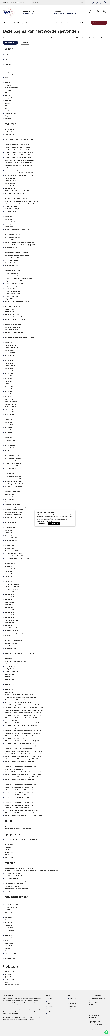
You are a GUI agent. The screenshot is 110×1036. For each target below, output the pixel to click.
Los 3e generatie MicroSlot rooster (14, 193)
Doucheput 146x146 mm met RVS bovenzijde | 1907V (20, 242)
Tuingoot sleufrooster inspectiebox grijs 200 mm (18, 278)
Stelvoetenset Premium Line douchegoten (17, 255)
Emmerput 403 (9, 689)
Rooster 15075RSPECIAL (12, 347)
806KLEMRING (9, 227)
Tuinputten (8, 909)
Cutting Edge (8, 847)
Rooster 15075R (9, 350)
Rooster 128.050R (10, 445)
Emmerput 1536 (9, 684)
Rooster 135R (8, 442)
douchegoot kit (9, 974)
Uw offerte (8, 111)
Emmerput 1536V (10, 681)
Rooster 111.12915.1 (10, 448)
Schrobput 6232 (9, 604)
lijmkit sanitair (9, 977)
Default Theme (9, 857)
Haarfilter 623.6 (9, 137)
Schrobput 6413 (9, 592)
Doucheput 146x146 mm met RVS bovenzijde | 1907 (19, 761)
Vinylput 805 (8, 573)
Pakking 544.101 (9, 669)
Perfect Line (8, 645)
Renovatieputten (9, 940)
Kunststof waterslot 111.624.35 (14, 556)
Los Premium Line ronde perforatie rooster (17, 301)
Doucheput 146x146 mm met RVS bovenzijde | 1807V (20, 245)
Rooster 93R (8, 532)
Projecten (7, 103)
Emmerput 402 (9, 692)
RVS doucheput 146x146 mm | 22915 (15, 738)
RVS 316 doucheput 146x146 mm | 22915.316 (17, 191)
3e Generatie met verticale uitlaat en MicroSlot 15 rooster (21, 201)
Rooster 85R (8, 535)
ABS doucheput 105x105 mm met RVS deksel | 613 (19, 802)
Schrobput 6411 (9, 597)
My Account (8, 90)
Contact (80, 23)
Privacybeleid (8, 98)
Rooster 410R (8, 432)
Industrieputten (9, 938)
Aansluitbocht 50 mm (11, 720)
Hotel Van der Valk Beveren (12, 886)
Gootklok (7, 453)
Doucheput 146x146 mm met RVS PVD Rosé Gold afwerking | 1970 (23, 751)
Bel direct (25, 42)
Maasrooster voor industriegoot (14, 509)
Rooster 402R (8, 435)
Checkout (7, 69)
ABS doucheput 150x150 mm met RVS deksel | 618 (19, 789)
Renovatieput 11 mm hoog (12, 586)
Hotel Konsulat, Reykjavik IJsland (14, 883)
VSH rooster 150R (10, 440)
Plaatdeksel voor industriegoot (13, 512)
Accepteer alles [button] (54, 523)
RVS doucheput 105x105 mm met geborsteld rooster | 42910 (22, 725)
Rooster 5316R (9, 360)
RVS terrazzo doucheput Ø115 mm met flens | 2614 (19, 139)
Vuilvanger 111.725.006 (11, 260)
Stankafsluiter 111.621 (11, 414)
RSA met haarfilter (10, 129)
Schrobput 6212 (9, 615)
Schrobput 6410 (9, 599)
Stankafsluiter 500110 (11, 499)
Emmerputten (9, 935)
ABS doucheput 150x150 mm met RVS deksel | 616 (19, 795)
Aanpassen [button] (42, 523)
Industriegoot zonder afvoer (13, 514)
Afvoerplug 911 (9, 409)
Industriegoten (9, 922)
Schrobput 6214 (9, 610)
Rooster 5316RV (9, 358)
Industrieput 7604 (10, 568)
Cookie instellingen (10, 74)
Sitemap (7, 108)
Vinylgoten (8, 920)
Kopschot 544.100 (10, 666)
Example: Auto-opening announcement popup (18, 828)
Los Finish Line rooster (11, 334)
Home (6, 80)
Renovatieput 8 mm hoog (12, 584)
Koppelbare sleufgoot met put (13, 463)
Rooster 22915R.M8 (10, 345)
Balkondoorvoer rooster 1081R (13, 476)
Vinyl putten (8, 945)
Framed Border (9, 844)
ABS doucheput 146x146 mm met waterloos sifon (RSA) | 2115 (22, 746)
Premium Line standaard (11, 643)
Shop (6, 105)
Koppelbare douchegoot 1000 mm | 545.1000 (17, 147)
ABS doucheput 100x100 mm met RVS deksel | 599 (19, 807)
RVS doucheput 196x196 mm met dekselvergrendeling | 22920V (23, 730)
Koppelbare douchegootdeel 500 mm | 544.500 (18, 155)
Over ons (70, 23)
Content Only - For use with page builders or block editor (21, 839)
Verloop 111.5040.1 (10, 263)
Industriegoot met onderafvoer (13, 517)
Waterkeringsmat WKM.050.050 (14, 486)
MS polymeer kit (9, 979)
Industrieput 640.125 (11, 538)
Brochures (13, 2)
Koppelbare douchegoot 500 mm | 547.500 (17, 144)
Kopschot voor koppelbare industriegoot (16, 507)
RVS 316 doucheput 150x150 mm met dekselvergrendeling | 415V (23, 810)
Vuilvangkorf (8, 224)
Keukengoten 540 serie (11, 589)
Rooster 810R (8, 381)
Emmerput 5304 (9, 679)
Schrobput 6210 (9, 658)
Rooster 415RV (9, 424)
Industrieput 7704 (10, 563)
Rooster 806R (8, 383)
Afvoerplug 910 (9, 412)
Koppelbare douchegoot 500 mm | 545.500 (17, 149)
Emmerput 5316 (9, 494)
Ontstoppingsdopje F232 (12, 232)
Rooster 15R (8, 216)
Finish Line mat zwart (11, 648)
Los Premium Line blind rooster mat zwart (16, 322)
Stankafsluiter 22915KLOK (12, 237)
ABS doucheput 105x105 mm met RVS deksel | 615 (19, 797)
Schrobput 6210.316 (10, 188)
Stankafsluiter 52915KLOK (12, 234)
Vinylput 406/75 (9, 576)
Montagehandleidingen (11, 87)
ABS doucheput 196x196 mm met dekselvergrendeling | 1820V (22, 777)
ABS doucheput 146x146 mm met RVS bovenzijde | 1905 (20, 766)
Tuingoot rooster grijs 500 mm (13, 286)
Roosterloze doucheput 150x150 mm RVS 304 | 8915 (19, 173)
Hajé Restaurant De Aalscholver (14, 873)
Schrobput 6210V (10, 625)
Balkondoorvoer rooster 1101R (13, 468)
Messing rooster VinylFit (12, 206)
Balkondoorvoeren (10, 930)
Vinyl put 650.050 (10, 489)
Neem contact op (10, 42)
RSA (6, 826)
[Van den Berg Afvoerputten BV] (9, 12)
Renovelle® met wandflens (12, 491)
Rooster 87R (8, 396)
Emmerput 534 (9, 687)
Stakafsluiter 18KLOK (11, 247)
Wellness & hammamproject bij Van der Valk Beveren (19, 868)
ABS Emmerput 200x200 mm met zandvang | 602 (18, 162)
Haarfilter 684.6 (9, 131)
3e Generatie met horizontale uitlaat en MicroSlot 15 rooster (22, 203)
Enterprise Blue (9, 852)
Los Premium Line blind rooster (13, 324)
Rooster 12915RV (10, 352)
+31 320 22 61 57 (28, 13)
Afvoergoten (21, 23)
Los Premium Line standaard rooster (15, 319)
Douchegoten (9, 917)
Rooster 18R (8, 419)
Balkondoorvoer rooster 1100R (13, 471)
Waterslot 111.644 (10, 548)
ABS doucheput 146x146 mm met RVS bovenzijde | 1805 (20, 784)
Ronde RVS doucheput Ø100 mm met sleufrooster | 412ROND (22, 705)
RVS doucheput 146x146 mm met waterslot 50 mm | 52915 (21, 717)
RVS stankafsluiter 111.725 (12, 270)
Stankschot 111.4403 (11, 543)
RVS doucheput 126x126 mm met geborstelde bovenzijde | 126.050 (24, 710)
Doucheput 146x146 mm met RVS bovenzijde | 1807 (19, 779)
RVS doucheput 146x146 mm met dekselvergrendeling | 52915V (23, 715)
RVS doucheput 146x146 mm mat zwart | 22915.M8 (19, 735)
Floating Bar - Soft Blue (11, 842)
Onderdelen (59, 23)
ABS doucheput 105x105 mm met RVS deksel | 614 (19, 800)
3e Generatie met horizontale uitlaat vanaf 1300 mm (19, 653)
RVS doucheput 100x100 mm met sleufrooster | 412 (19, 813)
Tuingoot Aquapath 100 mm (12, 904)
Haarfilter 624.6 (9, 167)
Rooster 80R (8, 342)
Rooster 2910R (9, 370)
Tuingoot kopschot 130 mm (12, 275)
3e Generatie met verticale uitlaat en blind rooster (19, 663)
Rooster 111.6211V (10, 180)
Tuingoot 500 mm (10, 288)
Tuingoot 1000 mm (10, 299)
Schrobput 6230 (9, 607)
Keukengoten (8, 925)
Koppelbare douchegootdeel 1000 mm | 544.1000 (19, 152)
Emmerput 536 (9, 496)
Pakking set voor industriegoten (14, 504)
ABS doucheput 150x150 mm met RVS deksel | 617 (19, 792)
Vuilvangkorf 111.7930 (11, 170)
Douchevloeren (35, 23)
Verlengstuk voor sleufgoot (12, 460)
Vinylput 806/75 (9, 571)
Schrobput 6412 (9, 594)
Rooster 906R (8, 376)
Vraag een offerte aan (11, 116)
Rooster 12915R (9, 355)
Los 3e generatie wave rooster (13, 306)
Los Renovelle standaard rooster (14, 317)
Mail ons (93, 1017)
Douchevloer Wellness (11, 404)
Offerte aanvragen (99, 22)
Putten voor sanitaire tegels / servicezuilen (17, 888)
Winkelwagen (8, 118)
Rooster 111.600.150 (10, 522)
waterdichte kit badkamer (12, 984)
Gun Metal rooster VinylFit (12, 209)
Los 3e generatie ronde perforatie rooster (17, 304)
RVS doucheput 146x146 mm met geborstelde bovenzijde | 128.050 (24, 707)
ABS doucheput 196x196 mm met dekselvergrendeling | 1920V (22, 759)
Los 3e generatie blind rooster (13, 340)
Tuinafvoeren (46, 23)
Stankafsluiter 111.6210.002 (13, 458)
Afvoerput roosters (10, 953)
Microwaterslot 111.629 (11, 550)
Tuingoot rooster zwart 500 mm (14, 283)
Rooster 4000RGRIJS (10, 365)
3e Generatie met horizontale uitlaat (15, 661)
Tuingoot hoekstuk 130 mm (12, 273)
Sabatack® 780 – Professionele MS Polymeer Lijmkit (19, 160)
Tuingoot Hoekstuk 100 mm (12, 291)
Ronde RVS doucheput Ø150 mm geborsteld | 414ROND (20, 702)
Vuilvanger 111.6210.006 (12, 257)
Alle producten (73, 1008)
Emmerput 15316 (9, 676)
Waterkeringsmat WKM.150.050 (14, 484)
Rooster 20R (8, 219)
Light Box (7, 855)
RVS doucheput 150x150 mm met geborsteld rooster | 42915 (22, 723)
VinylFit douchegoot (10, 214)
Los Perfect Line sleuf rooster (13, 327)
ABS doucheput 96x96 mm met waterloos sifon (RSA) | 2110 (21, 748)
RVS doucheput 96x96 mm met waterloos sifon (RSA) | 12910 (22, 743)
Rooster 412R (8, 430)
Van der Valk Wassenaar (11, 878)
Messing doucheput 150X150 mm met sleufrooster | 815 (20, 697)
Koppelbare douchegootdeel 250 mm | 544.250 (18, 157)
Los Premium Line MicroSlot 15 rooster (15, 196)
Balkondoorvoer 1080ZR (11, 473)
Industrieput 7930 (10, 221)
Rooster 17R (8, 422)
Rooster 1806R (9, 373)
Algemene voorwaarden (11, 56)
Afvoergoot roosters (11, 956)
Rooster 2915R (9, 368)
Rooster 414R (8, 427)
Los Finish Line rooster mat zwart (14, 332)
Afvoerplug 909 (9, 399)
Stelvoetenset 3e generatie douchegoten (16, 252)
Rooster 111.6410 (10, 183)
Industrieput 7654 (10, 566)
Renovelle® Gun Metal (11, 630)
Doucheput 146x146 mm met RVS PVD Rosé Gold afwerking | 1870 (23, 815)
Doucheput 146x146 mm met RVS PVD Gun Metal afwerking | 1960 (23, 753)
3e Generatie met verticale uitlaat (14, 769)
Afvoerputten (8, 23)
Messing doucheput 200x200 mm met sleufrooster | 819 (20, 694)
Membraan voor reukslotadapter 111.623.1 (17, 558)
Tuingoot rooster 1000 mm (12, 296)
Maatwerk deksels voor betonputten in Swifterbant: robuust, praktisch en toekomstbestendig (31, 870)
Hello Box (7, 849)
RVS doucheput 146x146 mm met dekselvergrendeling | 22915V (23, 733)
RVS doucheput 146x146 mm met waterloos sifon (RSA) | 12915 (22, 741)
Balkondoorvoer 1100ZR (11, 466)
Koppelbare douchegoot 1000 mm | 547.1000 (17, 142)
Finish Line (8, 651)
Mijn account (8, 85)
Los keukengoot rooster (11, 329)
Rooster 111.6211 (10, 185)
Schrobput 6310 (9, 602)
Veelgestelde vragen (11, 113)
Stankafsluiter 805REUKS (12, 455)
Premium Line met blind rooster (13, 640)
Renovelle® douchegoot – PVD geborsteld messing (19, 633)
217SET (7, 417)
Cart (6, 67)
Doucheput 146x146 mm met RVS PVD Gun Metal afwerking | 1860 (23, 771)
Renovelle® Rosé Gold (11, 628)
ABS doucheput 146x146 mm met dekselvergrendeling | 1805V (22, 782)
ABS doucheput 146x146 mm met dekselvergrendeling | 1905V (22, 764)
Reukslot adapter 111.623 (12, 620)
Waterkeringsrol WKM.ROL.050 (13, 481)
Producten (5, 2)
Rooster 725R (8, 391)
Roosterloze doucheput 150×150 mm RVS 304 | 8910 (19, 175)
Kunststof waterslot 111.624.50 (14, 553)
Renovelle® (8, 635)
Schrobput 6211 (9, 622)
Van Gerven (8, 891)
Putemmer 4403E (9, 309)
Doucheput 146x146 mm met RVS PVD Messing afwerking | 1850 (23, 774)
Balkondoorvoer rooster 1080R (13, 478)
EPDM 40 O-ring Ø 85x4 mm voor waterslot (17, 229)
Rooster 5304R (9, 363)
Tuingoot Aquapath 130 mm (12, 907)
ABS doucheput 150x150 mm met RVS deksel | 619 (19, 787)
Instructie (7, 82)
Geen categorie (9, 912)
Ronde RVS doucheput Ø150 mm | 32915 (16, 728)
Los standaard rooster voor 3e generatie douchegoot (20, 337)
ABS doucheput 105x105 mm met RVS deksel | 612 (19, 805)
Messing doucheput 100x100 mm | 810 (15, 699)
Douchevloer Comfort (11, 401)
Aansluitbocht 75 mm (11, 250)
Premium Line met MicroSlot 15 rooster (16, 198)
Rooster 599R (8, 394)
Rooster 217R (8, 437)
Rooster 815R (8, 378)
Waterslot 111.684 (10, 545)
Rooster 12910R (9, 239)
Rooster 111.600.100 (10, 525)
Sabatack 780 (8, 982)
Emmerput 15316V (10, 674)
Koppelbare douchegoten (12, 671)
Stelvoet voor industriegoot (13, 502)
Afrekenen (8, 54)
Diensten (7, 77)
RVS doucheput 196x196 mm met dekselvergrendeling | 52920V (23, 712)
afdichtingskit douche (11, 971)
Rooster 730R (8, 388)
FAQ (49, 1014)
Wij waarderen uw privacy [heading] (45, 512)
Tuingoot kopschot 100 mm (12, 293)
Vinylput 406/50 (9, 579)
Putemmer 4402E (9, 311)
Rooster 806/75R (9, 386)
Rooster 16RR (8, 450)
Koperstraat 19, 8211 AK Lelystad (65, 13)
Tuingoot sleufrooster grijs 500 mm (15, 281)
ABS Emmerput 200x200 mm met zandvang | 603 (18, 165)
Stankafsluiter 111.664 (11, 265)
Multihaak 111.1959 (10, 406)
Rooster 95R (8, 530)
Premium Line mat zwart (11, 638)
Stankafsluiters (9, 961)
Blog (6, 59)
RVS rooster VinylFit (10, 211)
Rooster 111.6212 (10, 178)
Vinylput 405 (8, 581)
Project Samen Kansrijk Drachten (14, 876)
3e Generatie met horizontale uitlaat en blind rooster (20, 656)
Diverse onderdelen (10, 958)
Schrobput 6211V (10, 617)
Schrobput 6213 (9, 612)
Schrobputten (9, 943)
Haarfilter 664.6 (9, 134)
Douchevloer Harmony (11, 520)
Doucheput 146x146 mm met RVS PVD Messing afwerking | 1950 (23, 756)
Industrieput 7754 (10, 561)
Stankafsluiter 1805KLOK (12, 268)
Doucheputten (9, 933)
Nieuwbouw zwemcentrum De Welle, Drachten (18, 881)
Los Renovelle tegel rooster (12, 314)
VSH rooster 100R (10, 527)
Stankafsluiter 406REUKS (12, 540)
